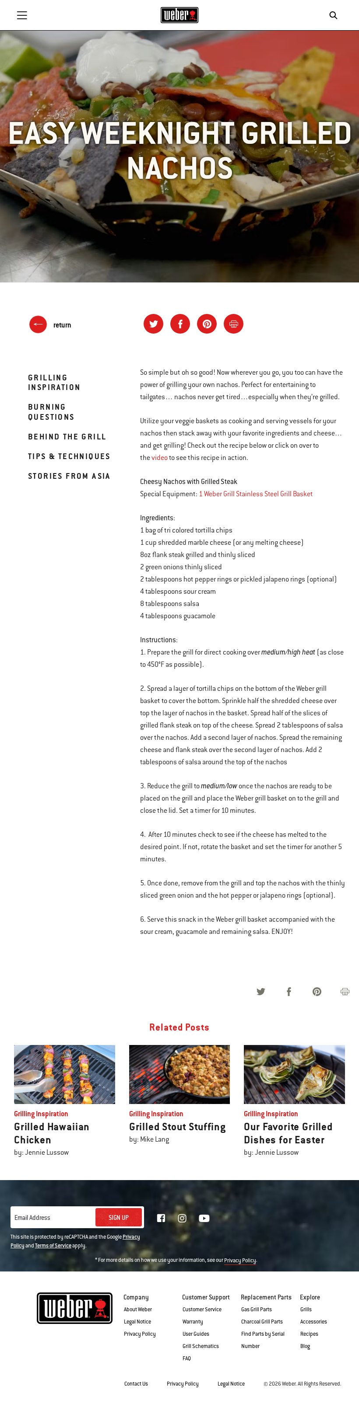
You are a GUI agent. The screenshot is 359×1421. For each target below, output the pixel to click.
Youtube (204, 1218)
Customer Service (202, 1309)
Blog (305, 1346)
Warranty (193, 1321)
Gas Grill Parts (256, 1309)
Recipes (309, 1333)
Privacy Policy (240, 1260)
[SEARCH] (335, 15)
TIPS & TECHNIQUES (69, 456)
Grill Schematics (201, 1346)
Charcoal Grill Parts (262, 1321)
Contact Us (136, 1383)
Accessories (313, 1321)
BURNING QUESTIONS (51, 411)
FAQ (187, 1358)
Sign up (119, 1218)
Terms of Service (53, 1245)
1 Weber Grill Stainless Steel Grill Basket (256, 494)
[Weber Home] (180, 15)
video (159, 457)
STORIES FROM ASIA (69, 476)
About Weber (138, 1309)
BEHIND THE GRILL (67, 437)
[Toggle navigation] (22, 15)
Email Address (32, 1218)
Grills (306, 1309)
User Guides (196, 1333)
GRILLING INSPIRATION (54, 382)
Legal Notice (137, 1321)
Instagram (182, 1218)
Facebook (161, 1218)
